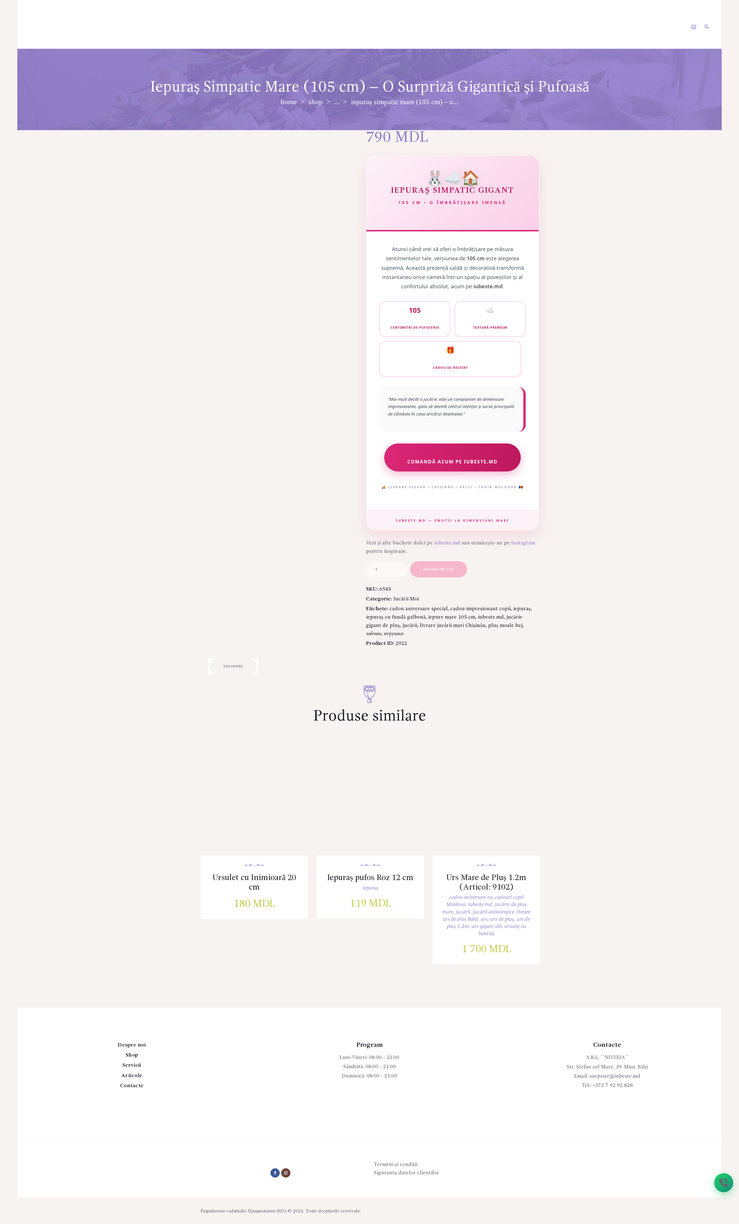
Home (289, 102)
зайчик (373, 633)
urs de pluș (502, 919)
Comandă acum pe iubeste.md (452, 461)
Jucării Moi (406, 599)
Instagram (523, 543)
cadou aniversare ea (470, 897)
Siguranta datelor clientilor (406, 1173)
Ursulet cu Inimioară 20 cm (254, 882)
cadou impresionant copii (480, 608)
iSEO (282, 1211)
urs (484, 919)
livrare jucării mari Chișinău (453, 625)
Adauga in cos (438, 569)
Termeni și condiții (395, 1164)
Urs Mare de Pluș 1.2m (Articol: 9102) (486, 882)
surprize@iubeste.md (614, 1076)
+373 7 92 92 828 (613, 1085)
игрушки (394, 633)
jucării (409, 625)
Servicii (131, 1065)
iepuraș (522, 608)
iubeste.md (447, 543)
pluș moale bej (505, 625)
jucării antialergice (493, 912)
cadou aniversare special (418, 608)
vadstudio (236, 1211)
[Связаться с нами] (723, 1182)
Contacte (131, 1085)
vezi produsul (258, 804)
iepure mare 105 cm (451, 617)
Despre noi (132, 1045)
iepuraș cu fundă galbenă (396, 617)
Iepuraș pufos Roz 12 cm (370, 878)
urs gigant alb (486, 926)
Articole (131, 1075)
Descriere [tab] (233, 666)
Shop (316, 102)
